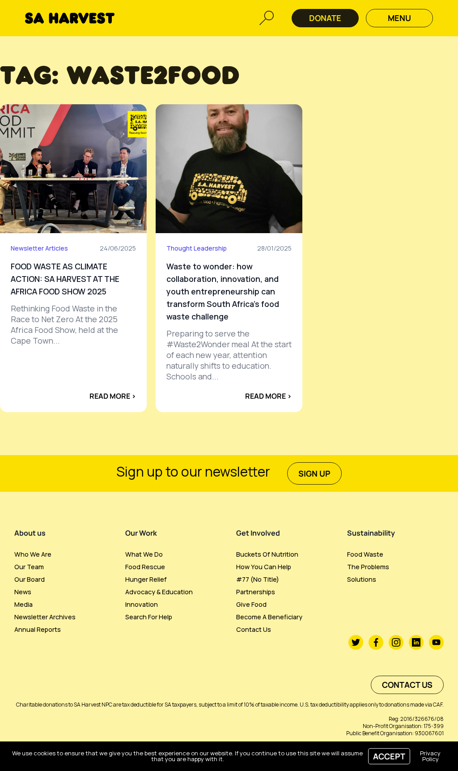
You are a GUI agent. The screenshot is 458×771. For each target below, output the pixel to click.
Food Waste (365, 554)
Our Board (29, 579)
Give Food (251, 604)
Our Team (29, 566)
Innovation (141, 604)
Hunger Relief (146, 579)
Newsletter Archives (45, 617)
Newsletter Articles (39, 248)
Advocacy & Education (159, 592)
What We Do (144, 554)
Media (23, 604)
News (22, 592)
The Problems (368, 566)
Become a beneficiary (269, 617)
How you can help (263, 566)
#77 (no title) (257, 579)
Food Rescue (145, 566)
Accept (389, 756)
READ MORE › (112, 396)
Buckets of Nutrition (267, 554)
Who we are (32, 554)
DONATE (325, 18)
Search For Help (148, 617)
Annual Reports (37, 629)
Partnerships (255, 592)
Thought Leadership (196, 248)
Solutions (361, 579)
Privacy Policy (430, 756)
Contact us (253, 629)
